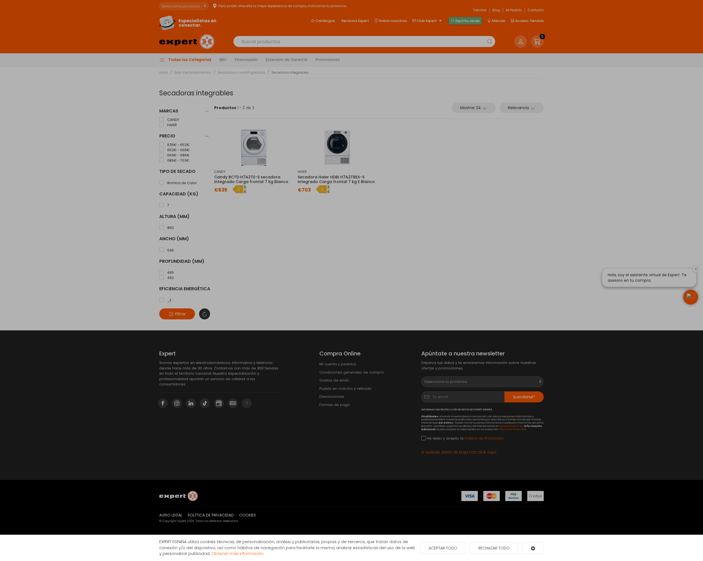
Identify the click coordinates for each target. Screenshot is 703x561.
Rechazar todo (494, 548)
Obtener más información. (237, 553)
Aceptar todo (443, 548)
